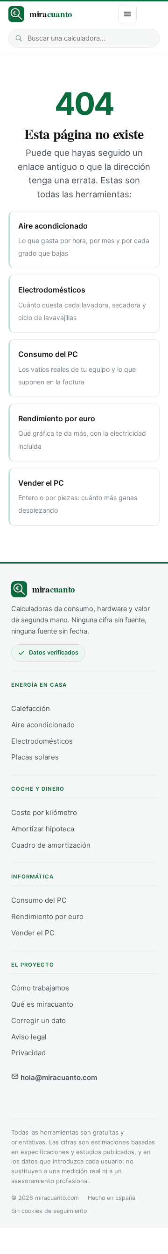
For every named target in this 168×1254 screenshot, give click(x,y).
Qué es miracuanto (42, 1004)
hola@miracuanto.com (58, 1077)
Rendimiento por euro (47, 916)
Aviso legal (29, 1036)
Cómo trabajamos (40, 987)
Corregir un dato (38, 1020)
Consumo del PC (39, 900)
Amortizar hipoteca (42, 828)
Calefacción (30, 708)
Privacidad (28, 1052)
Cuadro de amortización (51, 845)
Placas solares (35, 756)
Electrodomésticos (42, 741)
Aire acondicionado (43, 724)
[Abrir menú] (127, 14)
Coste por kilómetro (44, 812)
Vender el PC (33, 932)
